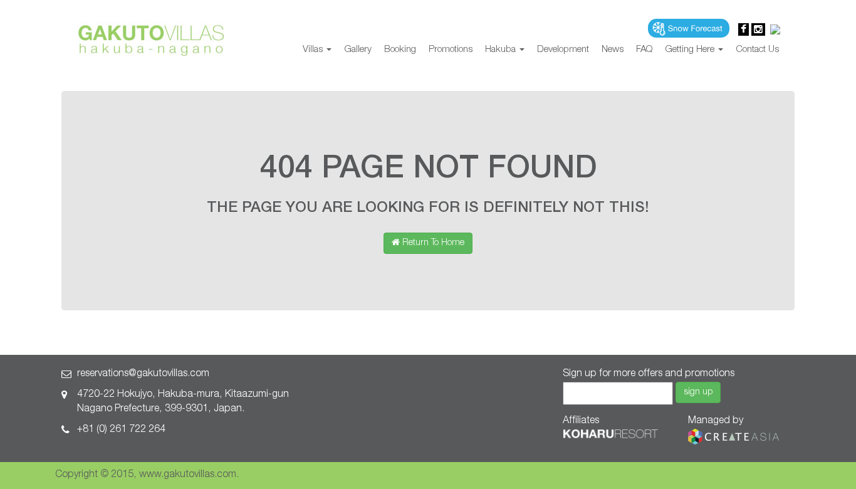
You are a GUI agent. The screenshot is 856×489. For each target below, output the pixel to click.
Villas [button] (314, 50)
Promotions (450, 50)
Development (563, 50)
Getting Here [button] (691, 50)
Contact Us (757, 50)
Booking (400, 50)
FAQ (644, 50)
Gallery (358, 50)
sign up (698, 392)
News (613, 50)
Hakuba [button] (501, 50)
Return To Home (432, 243)
